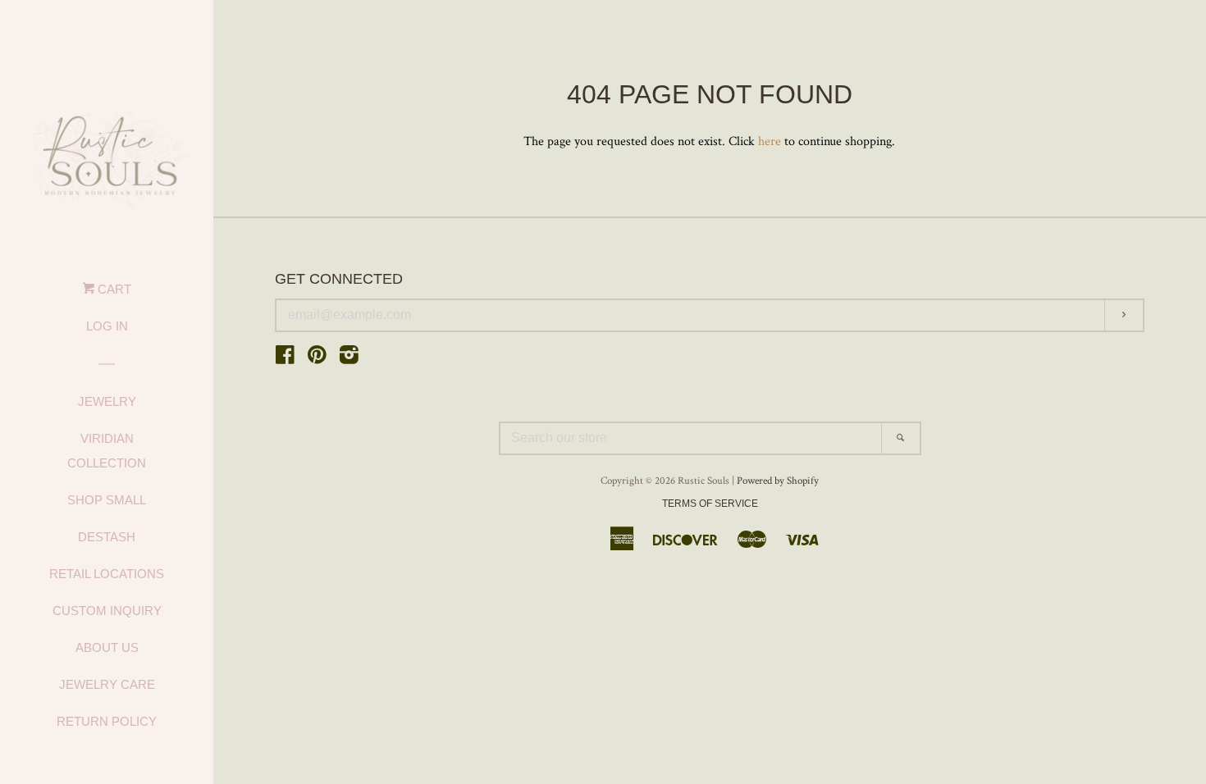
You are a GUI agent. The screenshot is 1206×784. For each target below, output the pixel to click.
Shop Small (106, 500)
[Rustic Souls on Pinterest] (317, 358)
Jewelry (107, 401)
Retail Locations (106, 574)
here (769, 141)
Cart (112, 289)
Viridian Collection (106, 450)
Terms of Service (710, 503)
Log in (107, 326)
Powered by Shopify (778, 480)
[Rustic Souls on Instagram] (349, 358)
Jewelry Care (107, 684)
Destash (106, 537)
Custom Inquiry (107, 611)
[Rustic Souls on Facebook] (285, 358)
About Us (107, 647)
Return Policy (107, 721)
